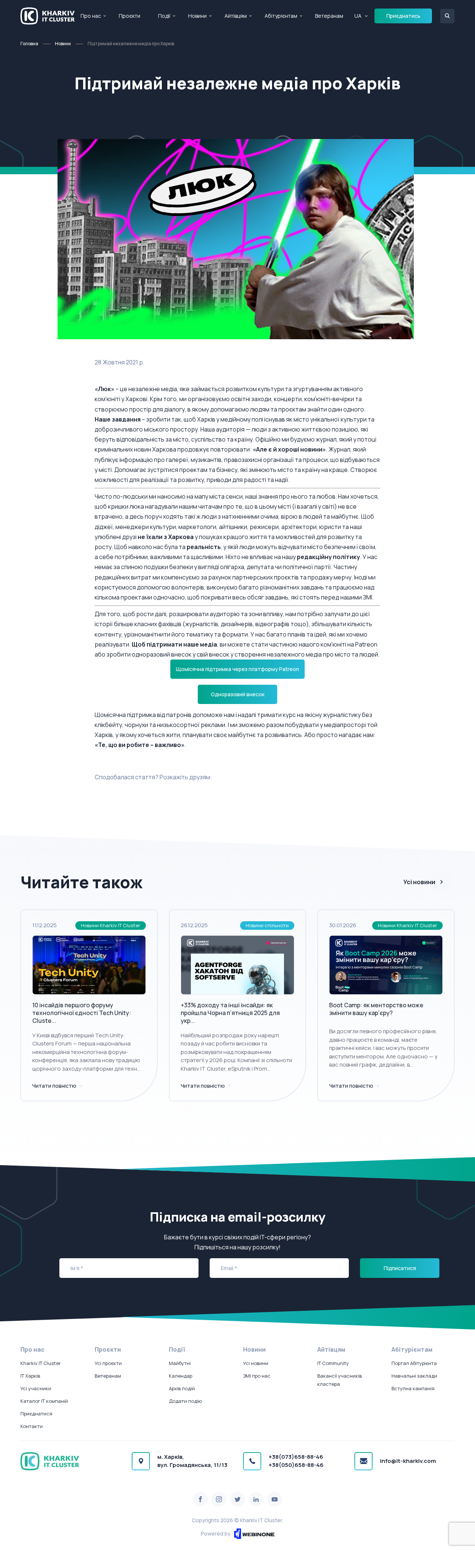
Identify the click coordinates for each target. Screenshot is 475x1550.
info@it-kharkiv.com (408, 1461)
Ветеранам (329, 15)
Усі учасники (35, 1388)
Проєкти (129, 15)
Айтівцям (236, 15)
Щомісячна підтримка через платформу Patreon (237, 668)
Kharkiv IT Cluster (40, 1363)
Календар (180, 1375)
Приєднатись (403, 15)
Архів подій (182, 1388)
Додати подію (185, 1401)
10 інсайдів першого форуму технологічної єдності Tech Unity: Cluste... (81, 1013)
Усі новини (419, 882)
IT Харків (30, 1375)
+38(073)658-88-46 (296, 1457)
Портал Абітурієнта (414, 1363)
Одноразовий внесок (238, 694)
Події (164, 15)
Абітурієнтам (281, 15)
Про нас (91, 15)
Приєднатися (36, 1413)
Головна (29, 43)
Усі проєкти (108, 1363)
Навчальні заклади (414, 1375)
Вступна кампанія (413, 1388)
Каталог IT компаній (44, 1401)
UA (357, 15)
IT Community (333, 1363)
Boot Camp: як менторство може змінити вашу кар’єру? (376, 1009)
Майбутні (180, 1363)
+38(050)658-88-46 (296, 1465)
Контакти (31, 1426)
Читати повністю (55, 1085)
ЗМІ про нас (257, 1375)
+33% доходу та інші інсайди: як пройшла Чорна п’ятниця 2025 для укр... (230, 1013)
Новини (197, 15)
